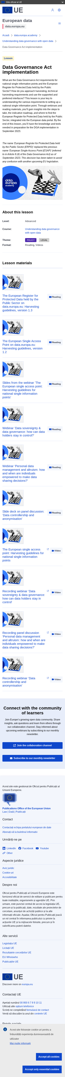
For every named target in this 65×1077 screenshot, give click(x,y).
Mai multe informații (20, 1043)
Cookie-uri (8, 872)
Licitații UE (8, 948)
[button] (59, 10)
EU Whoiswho (10, 957)
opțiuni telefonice (25, 1006)
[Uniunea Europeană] (25, 10)
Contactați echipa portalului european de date (26, 827)
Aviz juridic (8, 868)
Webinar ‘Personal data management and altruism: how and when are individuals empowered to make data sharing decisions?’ (23, 473)
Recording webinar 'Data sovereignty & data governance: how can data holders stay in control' (23, 597)
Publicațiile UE (10, 961)
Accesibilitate (9, 877)
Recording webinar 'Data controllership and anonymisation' (18, 682)
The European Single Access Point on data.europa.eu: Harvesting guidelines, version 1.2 (22, 346)
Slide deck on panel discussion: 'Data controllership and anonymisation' (23, 515)
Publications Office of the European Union (26, 808)
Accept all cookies (48, 1056)
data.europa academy (25, 35)
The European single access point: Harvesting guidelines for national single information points (23, 555)
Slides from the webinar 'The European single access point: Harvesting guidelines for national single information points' (22, 390)
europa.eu (27, 984)
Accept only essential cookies (42, 1069)
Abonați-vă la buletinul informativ (19, 832)
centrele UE (40, 1013)
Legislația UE (9, 943)
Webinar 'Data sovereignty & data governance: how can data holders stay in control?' (23, 431)
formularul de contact (37, 1010)
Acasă (5, 35)
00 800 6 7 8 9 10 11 (31, 1002)
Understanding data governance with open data (27, 41)
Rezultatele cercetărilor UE (16, 952)
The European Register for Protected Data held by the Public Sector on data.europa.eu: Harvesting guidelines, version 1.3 (20, 303)
